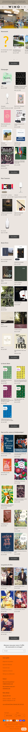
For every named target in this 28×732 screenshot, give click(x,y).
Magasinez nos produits (8, 661)
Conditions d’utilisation (10, 726)
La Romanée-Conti (17, 302)
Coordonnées (21, 724)
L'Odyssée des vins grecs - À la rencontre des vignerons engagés (7, 420)
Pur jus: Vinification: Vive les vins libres (20, 552)
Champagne (3, 106)
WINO (9, 722)
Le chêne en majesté (18, 329)
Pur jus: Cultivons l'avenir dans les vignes (20, 529)
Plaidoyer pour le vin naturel (19, 481)
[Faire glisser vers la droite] (16, 59)
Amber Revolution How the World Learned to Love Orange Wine (7, 505)
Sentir (2, 86)
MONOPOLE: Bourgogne (19, 262)
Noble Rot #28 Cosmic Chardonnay (5, 166)
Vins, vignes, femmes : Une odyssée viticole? (19, 400)
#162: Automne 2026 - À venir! (6, 49)
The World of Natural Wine (6, 453)
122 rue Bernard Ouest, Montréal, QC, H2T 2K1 (13, 704)
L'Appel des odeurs (17, 143)
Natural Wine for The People (6, 552)
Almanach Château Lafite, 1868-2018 (20, 351)
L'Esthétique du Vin (4, 523)
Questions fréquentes (7, 664)
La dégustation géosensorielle (6, 212)
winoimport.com (6, 688)
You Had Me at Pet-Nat (5, 472)
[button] (2, 6)
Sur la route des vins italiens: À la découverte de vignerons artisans (20, 381)
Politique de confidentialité (9, 674)
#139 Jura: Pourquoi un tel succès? (19, 125)
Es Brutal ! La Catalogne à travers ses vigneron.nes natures (20, 499)
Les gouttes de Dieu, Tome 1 (6, 586)
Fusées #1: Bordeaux (18, 282)
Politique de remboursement (15, 728)
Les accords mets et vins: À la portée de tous (6, 381)
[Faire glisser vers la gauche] (11, 59)
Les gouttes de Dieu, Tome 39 (6, 609)
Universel (16, 195)
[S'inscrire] (23, 650)
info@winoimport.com (8, 683)
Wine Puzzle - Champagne (19, 106)
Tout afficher (14, 63)
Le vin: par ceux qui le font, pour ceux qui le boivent (20, 454)
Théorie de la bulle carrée (5, 124)
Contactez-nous (6, 667)
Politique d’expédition (19, 726)
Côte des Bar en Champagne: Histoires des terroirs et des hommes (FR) (19, 162)
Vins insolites (3, 308)
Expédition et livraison (8, 670)
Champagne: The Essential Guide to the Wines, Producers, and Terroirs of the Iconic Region (20, 87)
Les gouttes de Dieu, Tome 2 (19, 586)
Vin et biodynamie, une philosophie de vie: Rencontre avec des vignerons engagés (7, 400)
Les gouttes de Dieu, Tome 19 (6, 632)
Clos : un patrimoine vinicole (6, 259)
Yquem (2, 347)
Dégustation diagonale (18, 212)
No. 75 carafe (3, 230)
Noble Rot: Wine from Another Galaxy (6, 281)
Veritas (2, 324)
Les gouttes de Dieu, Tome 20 (19, 609)
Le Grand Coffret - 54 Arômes (6, 195)
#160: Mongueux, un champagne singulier (17, 50)
